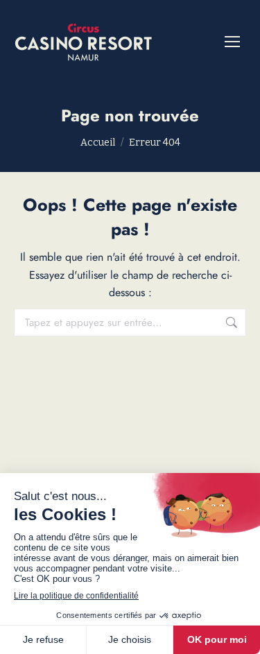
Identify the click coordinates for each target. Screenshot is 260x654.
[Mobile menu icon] (232, 41)
